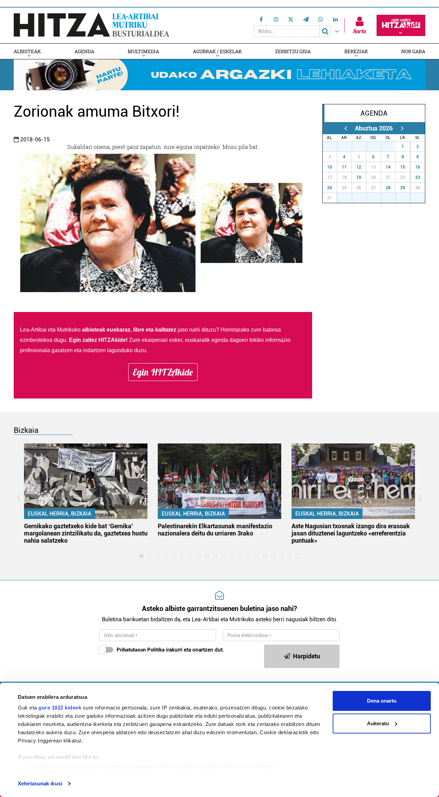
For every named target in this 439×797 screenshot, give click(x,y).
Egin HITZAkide (163, 372)
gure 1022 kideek (59, 708)
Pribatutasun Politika (141, 650)
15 (402, 167)
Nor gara (413, 51)
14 (388, 167)
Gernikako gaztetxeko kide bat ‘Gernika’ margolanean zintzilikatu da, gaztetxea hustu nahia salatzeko (85, 533)
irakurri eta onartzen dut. (170, 650)
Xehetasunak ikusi (40, 783)
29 (402, 187)
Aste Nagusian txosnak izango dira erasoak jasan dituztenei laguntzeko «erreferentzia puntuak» (351, 533)
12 (358, 167)
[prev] (345, 128)
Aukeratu (378, 723)
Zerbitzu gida (293, 51)
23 (417, 177)
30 (377, 146)
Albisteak (27, 51)
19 (358, 177)
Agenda (84, 51)
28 (388, 187)
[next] (402, 128)
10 (329, 167)
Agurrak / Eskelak (217, 51)
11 (344, 167)
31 (392, 146)
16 (417, 167)
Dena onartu (381, 701)
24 (329, 187)
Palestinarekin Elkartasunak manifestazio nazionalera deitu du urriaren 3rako (215, 529)
